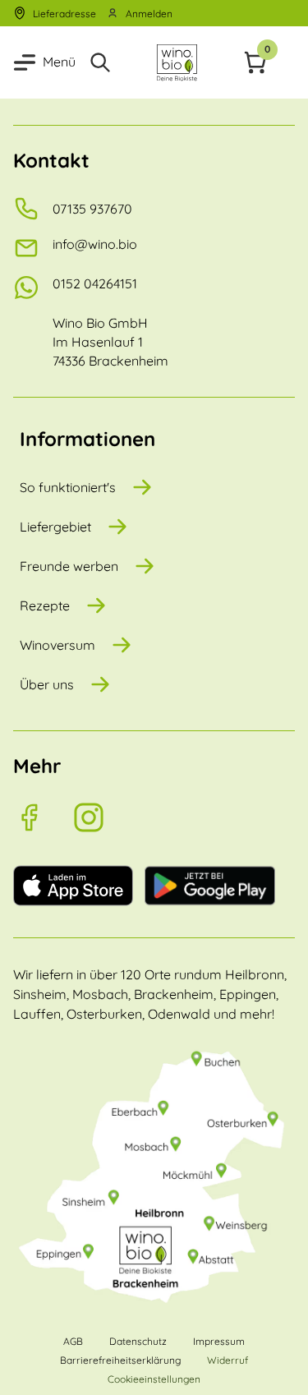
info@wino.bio (95, 244)
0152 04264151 (95, 283)
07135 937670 (92, 208)
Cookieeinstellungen (154, 1379)
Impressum (219, 1341)
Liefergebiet (55, 526)
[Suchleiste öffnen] (100, 62)
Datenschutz (138, 1341)
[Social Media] (42, 817)
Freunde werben (69, 566)
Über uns (47, 684)
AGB (73, 1341)
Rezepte (45, 605)
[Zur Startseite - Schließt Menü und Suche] (177, 62)
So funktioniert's (68, 487)
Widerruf (227, 1360)
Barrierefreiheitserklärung (120, 1360)
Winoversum (57, 645)
